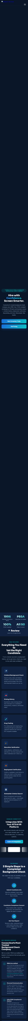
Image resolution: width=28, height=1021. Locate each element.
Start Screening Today (14, 321)
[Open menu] (24, 4)
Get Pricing (14, 326)
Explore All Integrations (14, 841)
